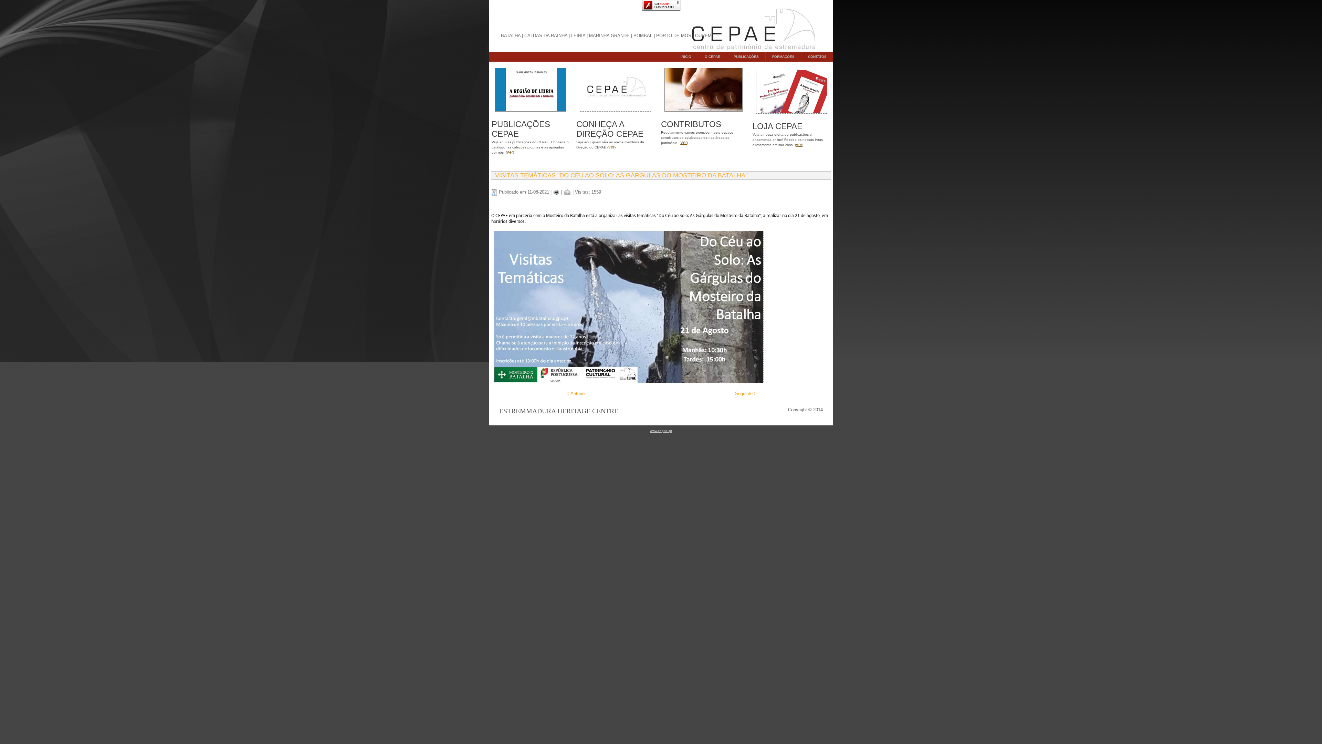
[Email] (567, 192)
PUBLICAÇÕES (746, 57)
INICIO (686, 57)
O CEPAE (712, 57)
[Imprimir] (556, 192)
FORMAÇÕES (783, 57)
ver (510, 152)
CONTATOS (817, 57)
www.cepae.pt (661, 431)
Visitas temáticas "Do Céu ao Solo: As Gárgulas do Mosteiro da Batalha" (621, 175)
